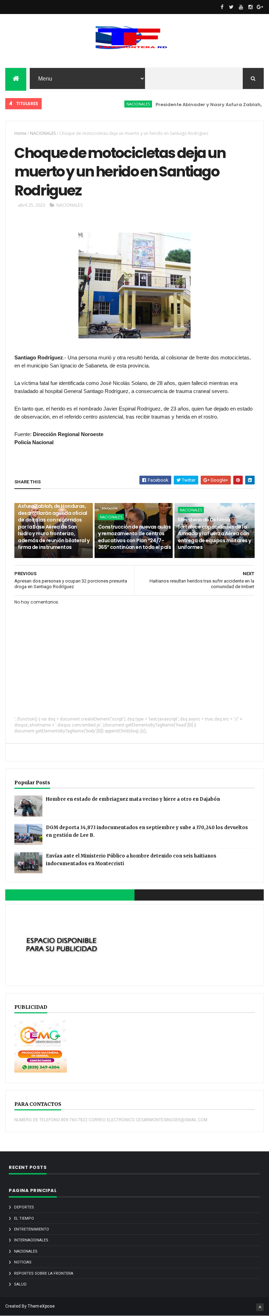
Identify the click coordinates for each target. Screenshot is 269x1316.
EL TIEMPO (24, 1218)
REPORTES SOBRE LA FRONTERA (43, 1273)
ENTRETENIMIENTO (31, 1229)
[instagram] (250, 7)
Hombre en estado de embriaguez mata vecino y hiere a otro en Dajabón (133, 799)
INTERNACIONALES (31, 1240)
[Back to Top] (260, 1307)
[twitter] (231, 7)
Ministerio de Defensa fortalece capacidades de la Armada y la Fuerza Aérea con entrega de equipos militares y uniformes (214, 533)
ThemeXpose (41, 1306)
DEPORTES (24, 1207)
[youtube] (241, 7)
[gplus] (260, 7)
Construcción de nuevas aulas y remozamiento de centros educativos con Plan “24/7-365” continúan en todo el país (134, 537)
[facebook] (222, 7)
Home (20, 133)
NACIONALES (125, 103)
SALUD (20, 1284)
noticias (23, 1262)
